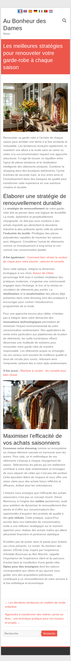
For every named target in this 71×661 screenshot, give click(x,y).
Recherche (49, 633)
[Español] (30, 11)
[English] (25, 11)
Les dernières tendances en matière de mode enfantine (35, 604)
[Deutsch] (35, 11)
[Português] (46, 11)
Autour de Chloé (43, 273)
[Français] (20, 11)
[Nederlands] (51, 11)
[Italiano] (41, 11)
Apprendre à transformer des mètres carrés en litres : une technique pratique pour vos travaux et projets (34, 618)
